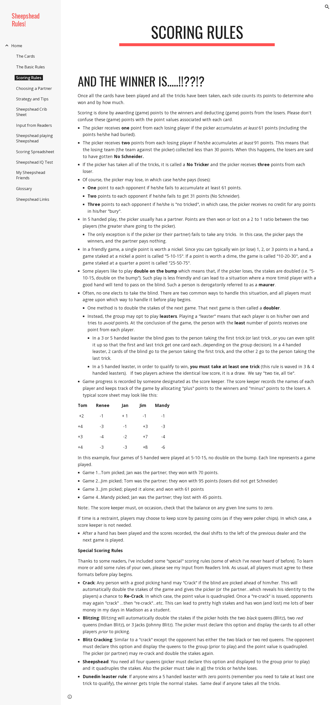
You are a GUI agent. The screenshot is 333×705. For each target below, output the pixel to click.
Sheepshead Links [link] (32, 199)
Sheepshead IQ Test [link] (34, 162)
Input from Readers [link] (34, 125)
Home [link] (16, 45)
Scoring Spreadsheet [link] (35, 151)
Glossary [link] (24, 188)
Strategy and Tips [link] (32, 99)
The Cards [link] (25, 56)
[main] (197, 34)
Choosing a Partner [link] (34, 88)
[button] (327, 7)
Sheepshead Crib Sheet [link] (31, 112)
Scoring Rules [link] (28, 77)
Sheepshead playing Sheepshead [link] (34, 138)
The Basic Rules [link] (30, 67)
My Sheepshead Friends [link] (30, 175)
